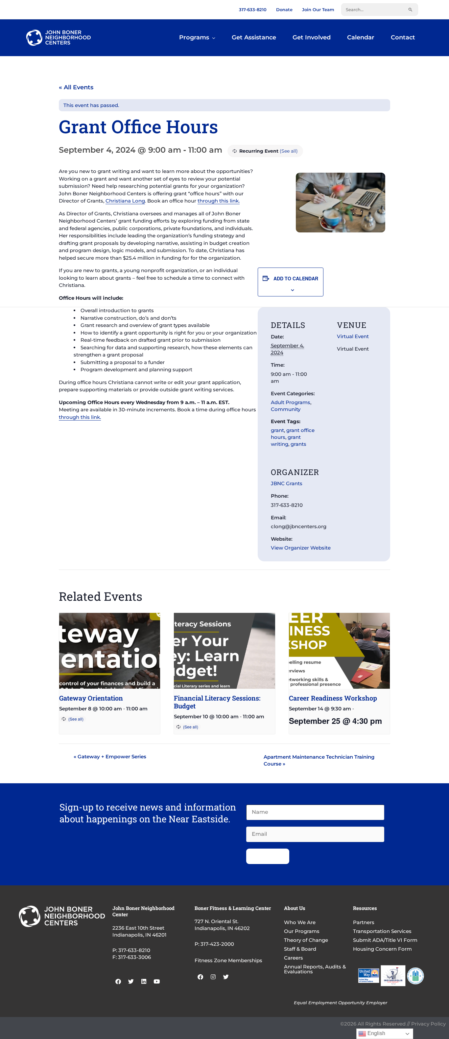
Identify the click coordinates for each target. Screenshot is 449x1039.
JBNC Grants (286, 483)
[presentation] (109, 650)
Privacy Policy (428, 1024)
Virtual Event (353, 336)
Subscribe (268, 856)
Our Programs (301, 931)
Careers (293, 958)
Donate (284, 9)
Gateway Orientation (91, 698)
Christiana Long (125, 201)
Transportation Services (382, 931)
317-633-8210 (253, 9)
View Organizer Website (301, 548)
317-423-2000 (217, 944)
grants (298, 444)
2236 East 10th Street (138, 928)
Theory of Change (306, 940)
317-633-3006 (134, 957)
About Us (294, 908)
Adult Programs (290, 402)
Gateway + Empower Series (110, 756)
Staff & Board (300, 949)
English (375, 1033)
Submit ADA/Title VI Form (385, 940)
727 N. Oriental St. (216, 921)
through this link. (219, 201)
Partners (363, 922)
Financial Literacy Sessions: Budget (217, 702)
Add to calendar (295, 278)
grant (277, 430)
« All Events (76, 87)
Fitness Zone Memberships (228, 960)
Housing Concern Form (382, 949)
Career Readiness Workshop (333, 698)
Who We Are (300, 922)
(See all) (289, 151)
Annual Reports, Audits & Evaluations (315, 969)
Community (285, 409)
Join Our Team (318, 9)
